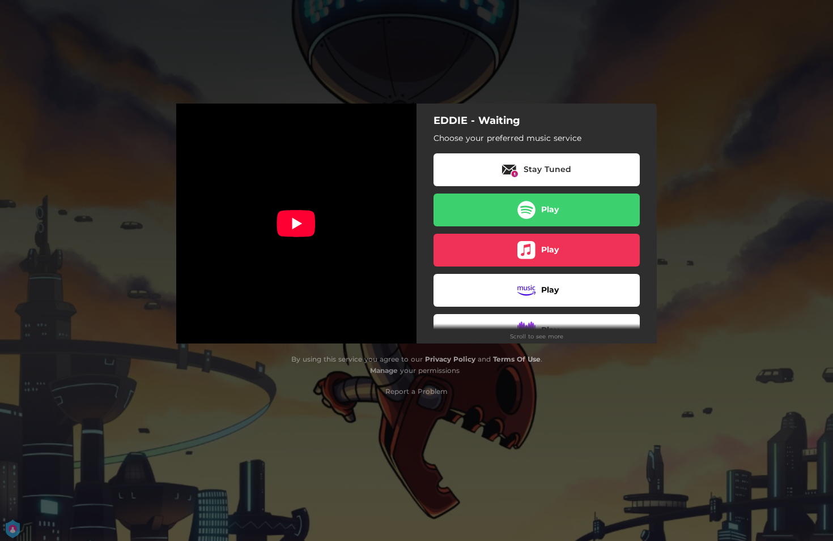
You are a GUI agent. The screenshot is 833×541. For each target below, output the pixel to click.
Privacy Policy (450, 359)
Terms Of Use (517, 359)
